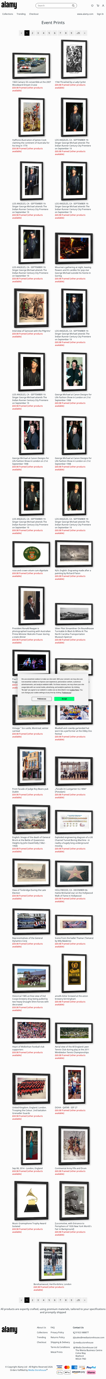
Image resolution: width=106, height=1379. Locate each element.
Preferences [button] (66, 692)
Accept (64, 699)
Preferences (41, 699)
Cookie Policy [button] (74, 690)
